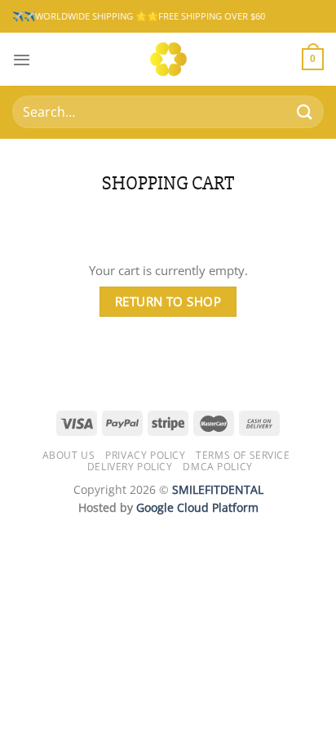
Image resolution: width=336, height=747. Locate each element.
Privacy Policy (145, 455)
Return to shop (168, 301)
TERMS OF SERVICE (243, 455)
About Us (68, 455)
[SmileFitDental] (168, 59)
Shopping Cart (168, 183)
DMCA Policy (217, 466)
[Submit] (305, 112)
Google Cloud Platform (197, 507)
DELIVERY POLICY (130, 466)
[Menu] (21, 59)
